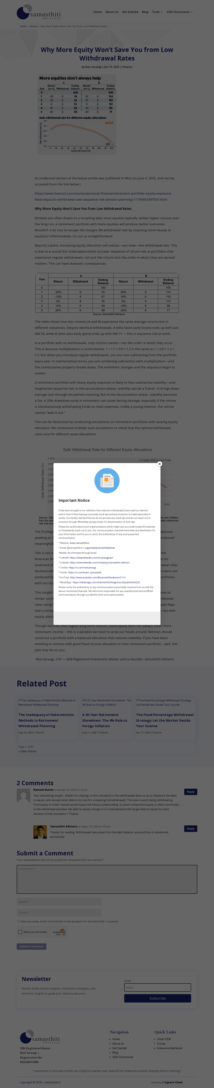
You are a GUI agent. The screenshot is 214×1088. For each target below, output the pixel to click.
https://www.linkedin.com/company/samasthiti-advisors (100, 562)
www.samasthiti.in (79, 543)
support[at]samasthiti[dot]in (100, 547)
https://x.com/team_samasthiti (84, 572)
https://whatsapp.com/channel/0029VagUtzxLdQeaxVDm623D (106, 582)
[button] (159, 463)
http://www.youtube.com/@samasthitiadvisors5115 (98, 577)
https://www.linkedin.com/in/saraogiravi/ (91, 557)
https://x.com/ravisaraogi (82, 567)
